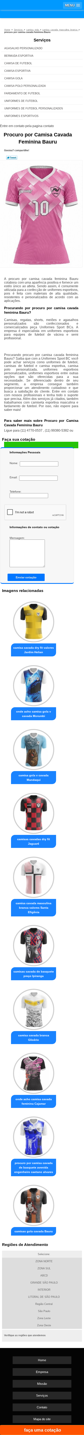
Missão (42, 1383)
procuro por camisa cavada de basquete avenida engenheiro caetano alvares (33, 1167)
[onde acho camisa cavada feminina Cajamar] (33, 1072)
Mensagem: (18, 538)
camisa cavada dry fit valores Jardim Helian (33, 650)
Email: (14, 477)
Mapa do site (42, 1419)
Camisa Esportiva (17, 70)
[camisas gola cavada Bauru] (33, 1204)
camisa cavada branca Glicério (33, 1037)
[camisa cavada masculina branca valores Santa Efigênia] (33, 876)
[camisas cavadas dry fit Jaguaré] (33, 812)
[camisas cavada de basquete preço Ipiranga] (33, 944)
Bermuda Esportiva (18, 55)
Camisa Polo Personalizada (25, 85)
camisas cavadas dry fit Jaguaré (33, 841)
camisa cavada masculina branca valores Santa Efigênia (33, 908)
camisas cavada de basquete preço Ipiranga (33, 974)
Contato (42, 1407)
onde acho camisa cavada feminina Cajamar (33, 1101)
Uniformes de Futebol (21, 100)
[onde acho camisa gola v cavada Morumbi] (33, 684)
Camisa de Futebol (18, 63)
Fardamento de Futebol (22, 93)
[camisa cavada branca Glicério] (33, 1008)
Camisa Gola (13, 78)
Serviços (42, 40)
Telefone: (16, 491)
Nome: (15, 463)
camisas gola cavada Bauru (33, 1231)
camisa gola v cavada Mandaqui (34, 777)
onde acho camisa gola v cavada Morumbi (33, 714)
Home (42, 1360)
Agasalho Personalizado (23, 48)
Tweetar (11, 158)
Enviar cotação (26, 577)
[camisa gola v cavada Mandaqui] (33, 748)
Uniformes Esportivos (21, 115)
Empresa (42, 1372)
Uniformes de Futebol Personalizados (33, 108)
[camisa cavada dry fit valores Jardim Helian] (33, 620)
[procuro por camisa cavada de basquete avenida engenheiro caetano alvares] (33, 1136)
